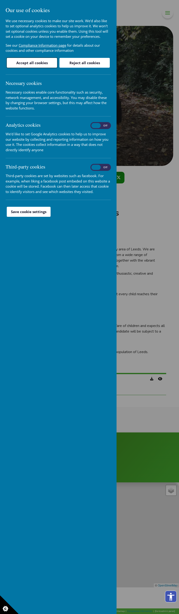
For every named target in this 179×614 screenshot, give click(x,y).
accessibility (171, 596)
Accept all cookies (32, 62)
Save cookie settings (28, 211)
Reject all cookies (84, 62)
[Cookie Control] (9, 604)
